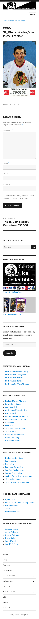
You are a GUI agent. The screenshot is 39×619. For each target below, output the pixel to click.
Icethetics (9, 464)
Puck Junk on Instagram (15, 375)
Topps (8, 509)
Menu (32, 14)
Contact (6, 608)
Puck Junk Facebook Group (16, 372)
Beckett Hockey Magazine (16, 401)
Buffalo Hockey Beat (14, 458)
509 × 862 (17, 104)
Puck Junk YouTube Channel (17, 384)
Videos (6, 597)
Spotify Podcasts (12, 544)
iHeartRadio (10, 538)
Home (5, 554)
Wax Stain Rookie (12, 441)
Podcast (6, 565)
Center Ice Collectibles (12, 292)
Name (6, 163)
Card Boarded (11, 407)
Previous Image (8, 20)
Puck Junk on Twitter (14, 381)
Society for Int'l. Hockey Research (19, 476)
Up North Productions (14, 435)
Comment (8, 130)
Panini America (11, 506)
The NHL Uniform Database (17, 482)
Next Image (20, 20)
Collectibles (8, 581)
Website (6, 184)
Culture (6, 586)
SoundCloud (10, 541)
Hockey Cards (9, 576)
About (5, 602)
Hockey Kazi (10, 413)
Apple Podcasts (11, 532)
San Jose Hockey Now (14, 470)
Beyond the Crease (13, 404)
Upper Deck (10, 499)
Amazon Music (11, 529)
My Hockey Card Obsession (16, 416)
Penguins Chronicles (14, 467)
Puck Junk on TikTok (14, 378)
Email (6, 174)
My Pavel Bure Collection (15, 419)
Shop (5, 560)
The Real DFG (11, 431)
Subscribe (10, 353)
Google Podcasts (12, 535)
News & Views (9, 592)
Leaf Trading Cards (13, 512)
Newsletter (8, 570)
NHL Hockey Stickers (12, 315)
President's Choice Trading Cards (19, 502)
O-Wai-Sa (9, 422)
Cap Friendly (10, 461)
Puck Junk (9, 425)
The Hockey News (12, 479)
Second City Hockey (13, 473)
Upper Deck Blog (12, 438)
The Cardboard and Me (15, 428)
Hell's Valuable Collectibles (16, 410)
